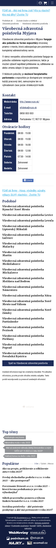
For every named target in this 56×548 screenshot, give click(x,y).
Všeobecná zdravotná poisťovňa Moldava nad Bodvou (23, 280)
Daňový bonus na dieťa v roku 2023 (20, 456)
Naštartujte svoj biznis (14, 437)
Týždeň (43, 464)
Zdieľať (29, 180)
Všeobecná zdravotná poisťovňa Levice (27, 215)
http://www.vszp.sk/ (29, 101)
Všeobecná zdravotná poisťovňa (35, 23)
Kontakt (33, 526)
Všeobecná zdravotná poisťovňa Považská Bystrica (23, 355)
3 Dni (36, 464)
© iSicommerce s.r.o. (22, 518)
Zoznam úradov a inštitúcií (26, 21)
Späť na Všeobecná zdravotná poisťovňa (28, 363)
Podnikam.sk (7, 21)
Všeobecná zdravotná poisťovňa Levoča (28, 220)
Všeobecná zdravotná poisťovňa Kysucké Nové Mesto (23, 208)
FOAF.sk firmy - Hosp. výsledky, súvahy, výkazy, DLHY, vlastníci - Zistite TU (24, 192)
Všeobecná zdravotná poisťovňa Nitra (26, 295)
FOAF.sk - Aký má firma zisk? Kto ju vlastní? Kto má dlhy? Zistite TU (26, 12)
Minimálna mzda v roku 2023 (17, 442)
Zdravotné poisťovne (10, 23)
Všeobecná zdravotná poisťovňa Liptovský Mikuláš (23, 228)
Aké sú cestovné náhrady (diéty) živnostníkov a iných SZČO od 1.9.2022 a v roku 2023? (28, 449)
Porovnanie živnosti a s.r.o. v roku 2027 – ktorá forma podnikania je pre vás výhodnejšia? (26, 489)
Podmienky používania (20, 526)
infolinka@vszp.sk (28, 107)
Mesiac (51, 464)
